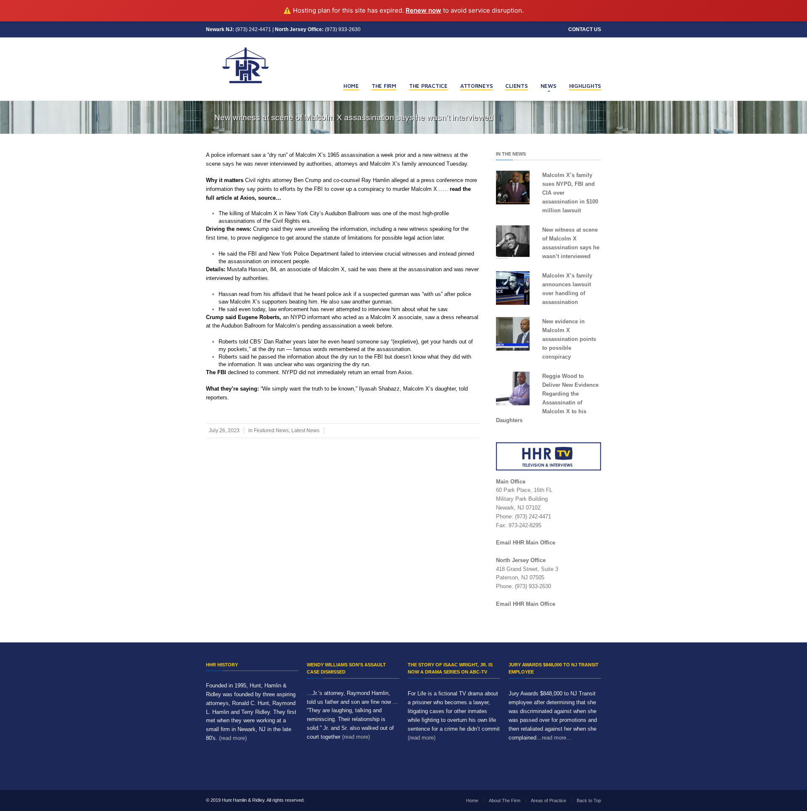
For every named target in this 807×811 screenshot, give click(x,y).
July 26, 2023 (224, 430)
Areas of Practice (548, 800)
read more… (557, 737)
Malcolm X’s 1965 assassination (334, 155)
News (548, 85)
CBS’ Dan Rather (271, 341)
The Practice (428, 85)
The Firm (384, 85)
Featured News (271, 430)
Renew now (423, 10)
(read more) (233, 738)
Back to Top (589, 800)
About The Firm (504, 800)
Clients (516, 85)
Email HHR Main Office (525, 542)
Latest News (305, 430)
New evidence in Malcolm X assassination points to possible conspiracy (569, 339)
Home (351, 85)
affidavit (282, 294)
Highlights (585, 85)
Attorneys (476, 85)
